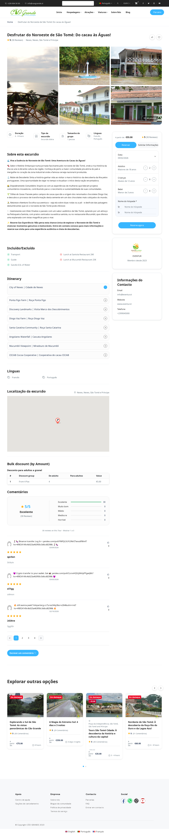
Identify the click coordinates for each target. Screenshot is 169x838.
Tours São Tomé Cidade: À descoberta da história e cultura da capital (103, 733)
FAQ (87, 803)
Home (10, 22)
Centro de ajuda (22, 800)
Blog (128, 12)
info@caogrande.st (35, 3)
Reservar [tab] (126, 145)
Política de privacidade (60, 807)
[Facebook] (123, 800)
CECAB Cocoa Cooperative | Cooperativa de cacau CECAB (39, 355)
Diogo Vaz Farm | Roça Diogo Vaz (26, 318)
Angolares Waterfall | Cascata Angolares (30, 336)
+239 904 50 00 (14, 3)
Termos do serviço (58, 811)
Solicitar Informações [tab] (148, 145)
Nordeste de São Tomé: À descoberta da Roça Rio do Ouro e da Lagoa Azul (142, 725)
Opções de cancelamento (27, 803)
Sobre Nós (116, 12)
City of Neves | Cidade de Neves (26, 287)
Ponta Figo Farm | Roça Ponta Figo (27, 300)
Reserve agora (137, 225)
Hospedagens (73, 12)
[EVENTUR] (39, 717)
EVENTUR (137, 256)
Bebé (120, 189)
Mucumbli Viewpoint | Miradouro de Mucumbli (34, 345)
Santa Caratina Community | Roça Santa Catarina (35, 327)
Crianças (122, 177)
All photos (151, 118)
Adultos (121, 166)
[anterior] (9, 638)
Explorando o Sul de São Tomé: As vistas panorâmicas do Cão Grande (25, 725)
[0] (136, 3)
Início (59, 12)
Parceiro (157, 12)
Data (120, 154)
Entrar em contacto (95, 807)
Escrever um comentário (22, 653)
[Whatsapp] (129, 800)
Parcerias (90, 800)
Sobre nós (55, 800)
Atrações (89, 12)
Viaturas (102, 12)
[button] (83, 766)
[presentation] (154, 688)
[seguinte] (40, 638)
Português (106, 3)
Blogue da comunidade (60, 803)
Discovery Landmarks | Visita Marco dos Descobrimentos (39, 309)
